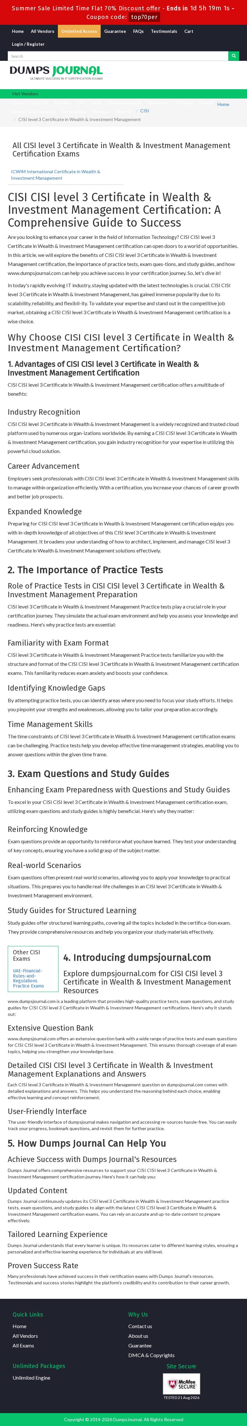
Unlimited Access (79, 31)
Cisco (16, 102)
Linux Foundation (124, 102)
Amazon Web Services (33, 111)
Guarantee (115, 31)
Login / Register (28, 44)
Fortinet (63, 102)
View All (123, 111)
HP (81, 102)
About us (138, 1336)
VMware (184, 102)
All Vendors (42, 31)
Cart (188, 31)
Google (206, 102)
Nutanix (100, 111)
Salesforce (158, 102)
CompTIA (39, 102)
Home (18, 31)
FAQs (138, 31)
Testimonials (164, 31)
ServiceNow (74, 111)
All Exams (23, 1345)
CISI (144, 110)
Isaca (95, 102)
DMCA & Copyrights (151, 1355)
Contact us (140, 1326)
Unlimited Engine (31, 1377)
